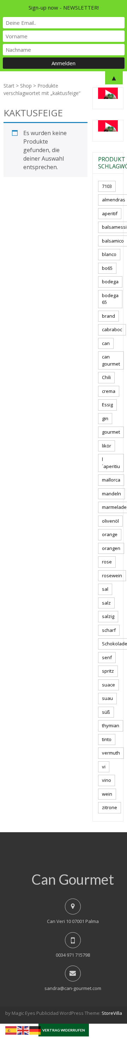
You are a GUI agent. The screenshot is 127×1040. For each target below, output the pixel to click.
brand (108, 316)
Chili (106, 377)
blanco (109, 254)
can (106, 343)
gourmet (111, 432)
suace (108, 685)
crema (108, 391)
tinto (106, 739)
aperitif (109, 213)
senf (107, 657)
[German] (35, 1030)
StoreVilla (112, 1013)
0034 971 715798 (73, 955)
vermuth (111, 753)
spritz (108, 671)
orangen (111, 548)
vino (106, 780)
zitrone (109, 807)
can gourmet (111, 360)
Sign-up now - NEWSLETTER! (64, 7)
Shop (26, 85)
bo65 (107, 268)
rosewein (112, 575)
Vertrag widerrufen (63, 1030)
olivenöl (110, 521)
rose (107, 561)
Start (9, 85)
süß (106, 712)
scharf (109, 630)
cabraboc (112, 329)
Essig (107, 404)
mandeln (111, 493)
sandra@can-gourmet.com (72, 988)
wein (107, 794)
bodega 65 (110, 299)
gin (105, 418)
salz (106, 603)
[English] (23, 1030)
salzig (108, 616)
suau (107, 698)
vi (103, 766)
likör (106, 446)
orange (109, 534)
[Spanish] (11, 1030)
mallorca (111, 480)
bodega (110, 281)
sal (105, 589)
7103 (107, 186)
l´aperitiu (111, 462)
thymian (110, 725)
